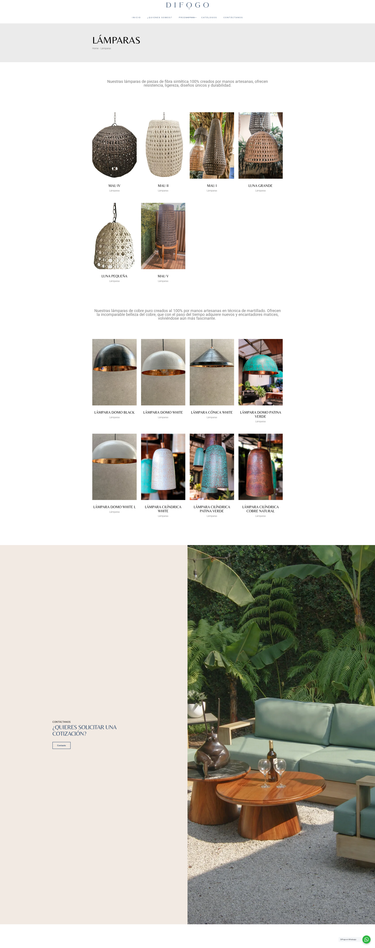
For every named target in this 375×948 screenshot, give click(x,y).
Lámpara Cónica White (212, 412)
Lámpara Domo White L (114, 507)
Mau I (212, 186)
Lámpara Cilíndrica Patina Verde (212, 509)
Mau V (163, 276)
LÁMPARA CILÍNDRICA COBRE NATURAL (260, 509)
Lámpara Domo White (163, 412)
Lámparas (114, 190)
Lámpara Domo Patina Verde (260, 414)
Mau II (163, 186)
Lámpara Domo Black (114, 412)
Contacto (61, 745)
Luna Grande (260, 186)
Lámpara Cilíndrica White (163, 509)
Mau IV (114, 186)
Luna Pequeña (114, 276)
